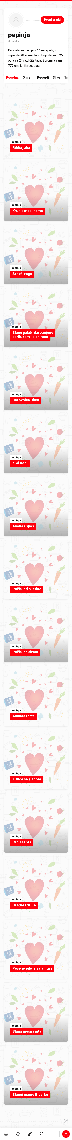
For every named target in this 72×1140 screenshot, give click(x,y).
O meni (28, 77)
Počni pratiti (52, 19)
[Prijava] (66, 1134)
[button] (41, 1134)
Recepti (43, 77)
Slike (56, 77)
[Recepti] (29, 1134)
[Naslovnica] (6, 1134)
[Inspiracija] (18, 1134)
